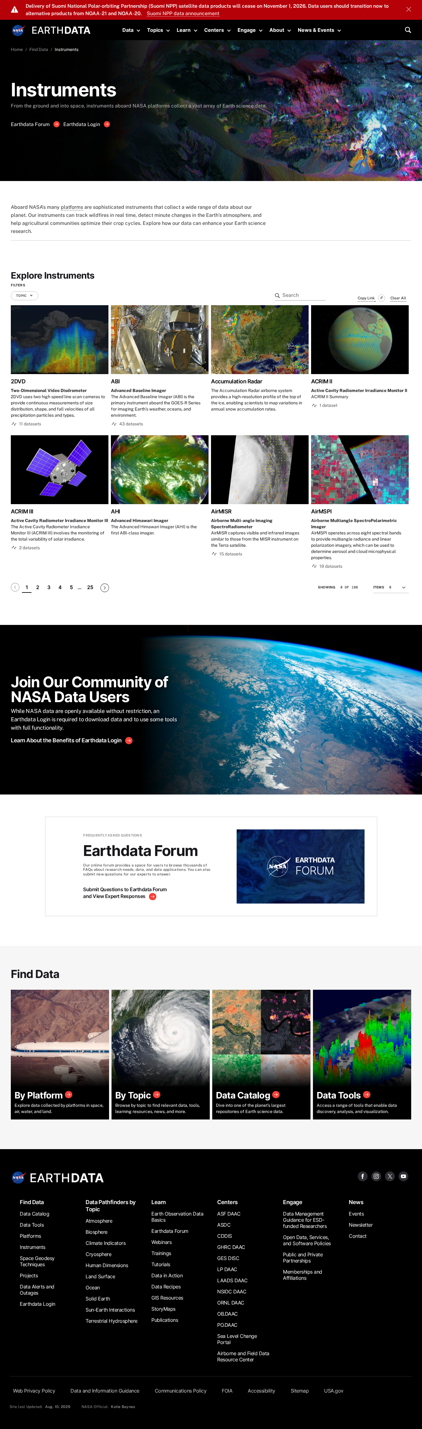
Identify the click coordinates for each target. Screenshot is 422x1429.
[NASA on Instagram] (376, 1176)
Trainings (161, 1253)
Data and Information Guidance (104, 1391)
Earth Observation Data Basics (177, 1217)
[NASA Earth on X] (390, 1176)
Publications (164, 1320)
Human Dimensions (107, 1265)
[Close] (409, 10)
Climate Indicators (105, 1243)
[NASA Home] (18, 30)
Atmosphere (99, 1221)
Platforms (30, 1236)
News (356, 1202)
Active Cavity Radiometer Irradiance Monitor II (359, 390)
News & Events (316, 30)
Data (127, 30)
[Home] (61, 29)
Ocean (93, 1287)
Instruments (32, 1247)
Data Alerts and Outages (37, 1290)
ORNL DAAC (230, 1303)
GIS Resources (167, 1298)
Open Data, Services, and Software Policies (307, 1240)
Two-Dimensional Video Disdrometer (49, 390)
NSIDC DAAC (231, 1291)
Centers (214, 30)
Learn (184, 30)
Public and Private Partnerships (303, 1257)
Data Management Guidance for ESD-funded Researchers (305, 1220)
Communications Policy (181, 1391)
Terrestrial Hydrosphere (111, 1321)
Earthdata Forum (31, 124)
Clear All (398, 298)
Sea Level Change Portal (237, 1339)
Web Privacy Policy (34, 1391)
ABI (115, 381)
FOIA (227, 1391)
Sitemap (300, 1391)
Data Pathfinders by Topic (111, 1205)
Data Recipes (165, 1287)
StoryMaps (163, 1309)
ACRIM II (321, 381)
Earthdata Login (82, 124)
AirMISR (221, 511)
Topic (21, 295)
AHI (115, 511)
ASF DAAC (228, 1214)
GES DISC (228, 1258)
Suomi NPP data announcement (183, 13)
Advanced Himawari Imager (139, 520)
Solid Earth (98, 1299)
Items (378, 587)
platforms (72, 207)
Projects (29, 1275)
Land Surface (100, 1276)
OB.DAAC (227, 1314)
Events (356, 1214)
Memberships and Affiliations (302, 1275)
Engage (247, 30)
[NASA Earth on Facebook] (363, 1176)
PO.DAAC (227, 1325)
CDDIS (224, 1236)
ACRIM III (22, 511)
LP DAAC (227, 1269)
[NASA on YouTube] (403, 1176)
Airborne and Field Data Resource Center (243, 1356)
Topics (155, 30)
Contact (358, 1236)
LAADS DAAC (232, 1280)
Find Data (38, 49)
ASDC (223, 1225)
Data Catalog (34, 1214)
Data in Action (167, 1275)
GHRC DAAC (231, 1247)
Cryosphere (98, 1254)
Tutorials (160, 1264)
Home (17, 49)
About (276, 30)
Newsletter (361, 1225)
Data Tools (32, 1225)
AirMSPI (321, 511)
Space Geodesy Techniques (37, 1261)
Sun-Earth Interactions (110, 1310)
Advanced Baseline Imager (138, 390)
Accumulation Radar (236, 381)
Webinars (161, 1242)
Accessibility (261, 1391)
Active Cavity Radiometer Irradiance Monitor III (59, 520)
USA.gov (334, 1391)
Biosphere (97, 1232)
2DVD (18, 381)
